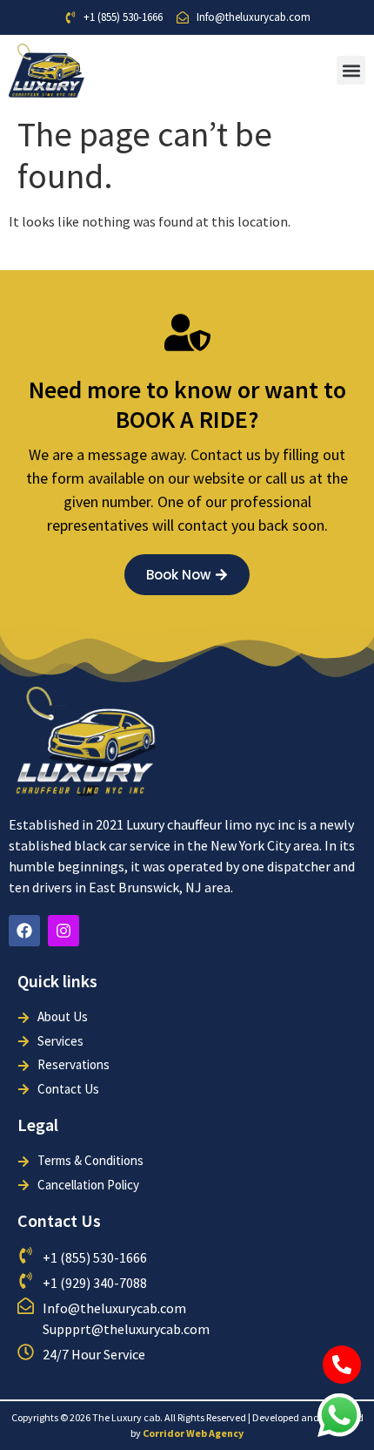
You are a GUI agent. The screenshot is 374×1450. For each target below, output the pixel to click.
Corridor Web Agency (193, 1433)
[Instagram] (63, 930)
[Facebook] (24, 930)
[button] (351, 70)
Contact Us (59, 1220)
